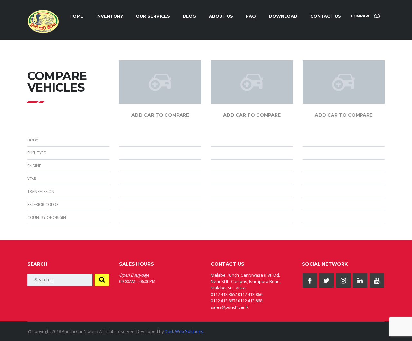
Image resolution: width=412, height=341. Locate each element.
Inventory (109, 16)
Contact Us (325, 16)
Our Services (153, 16)
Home (76, 16)
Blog (189, 16)
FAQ (251, 16)
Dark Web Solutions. (184, 331)
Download (283, 16)
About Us (221, 16)
